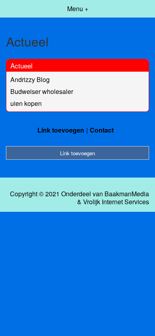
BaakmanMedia (127, 194)
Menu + (77, 8)
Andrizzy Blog (30, 79)
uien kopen (26, 103)
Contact (102, 130)
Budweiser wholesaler (41, 91)
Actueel (21, 65)
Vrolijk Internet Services (116, 202)
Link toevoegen (60, 130)
